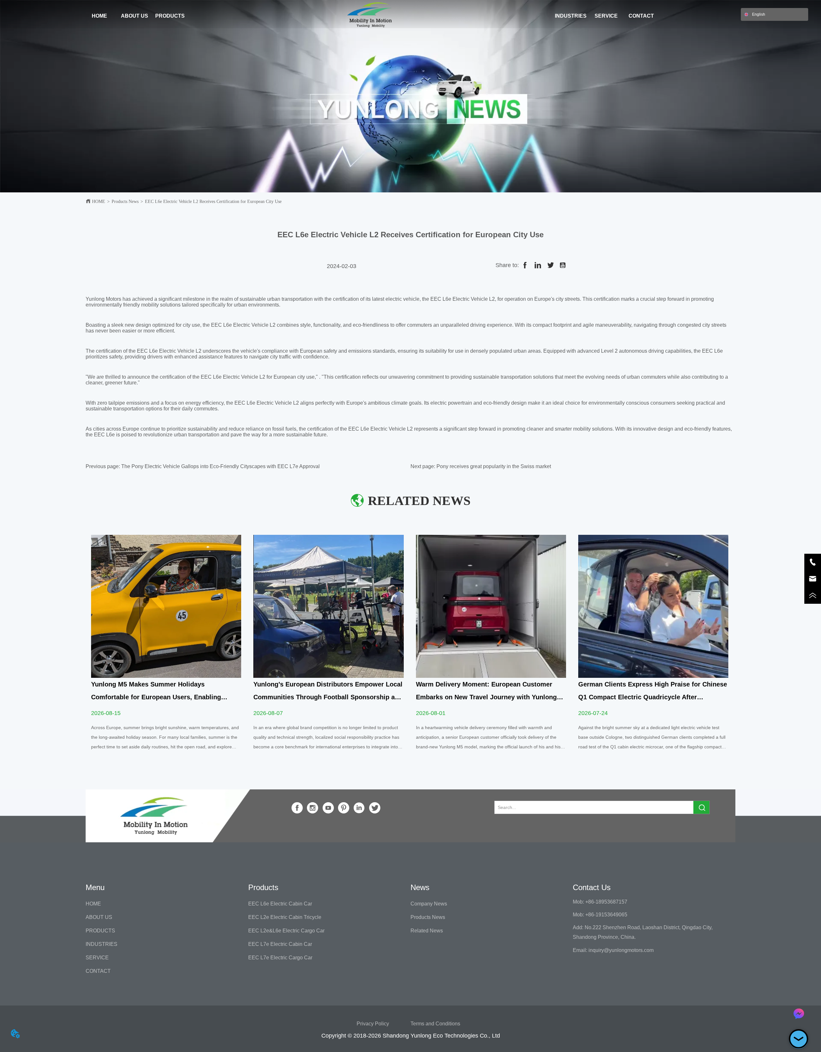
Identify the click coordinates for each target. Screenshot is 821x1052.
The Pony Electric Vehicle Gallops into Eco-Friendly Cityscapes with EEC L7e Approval (220, 466)
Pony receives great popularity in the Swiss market (493, 466)
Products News (125, 201)
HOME (98, 201)
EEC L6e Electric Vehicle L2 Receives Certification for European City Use (213, 201)
